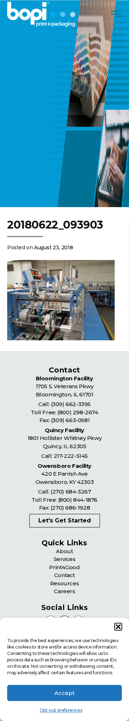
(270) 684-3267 (71, 491)
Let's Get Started (64, 520)
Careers (64, 591)
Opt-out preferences (61, 710)
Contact (64, 575)
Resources (64, 583)
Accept (64, 693)
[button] (118, 626)
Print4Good (64, 567)
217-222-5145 (71, 455)
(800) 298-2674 (77, 412)
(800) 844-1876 (77, 499)
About (64, 551)
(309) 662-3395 (71, 404)
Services (65, 559)
